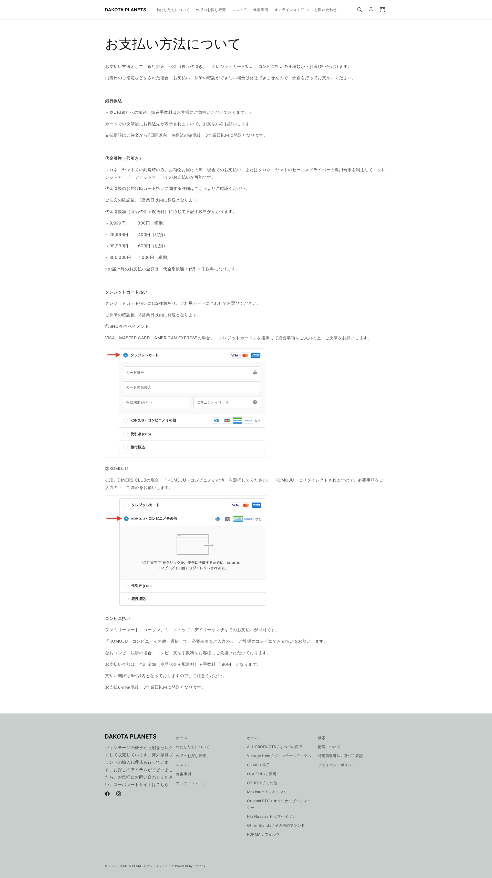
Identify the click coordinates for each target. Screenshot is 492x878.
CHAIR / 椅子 (258, 765)
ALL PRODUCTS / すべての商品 (275, 746)
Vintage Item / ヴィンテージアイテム (279, 755)
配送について (329, 746)
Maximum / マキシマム (267, 792)
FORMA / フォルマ (263, 834)
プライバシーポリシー (336, 765)
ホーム (181, 738)
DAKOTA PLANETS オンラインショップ (146, 866)
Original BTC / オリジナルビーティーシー (279, 804)
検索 (321, 738)
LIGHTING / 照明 (261, 774)
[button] (291, 9)
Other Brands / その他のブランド (276, 825)
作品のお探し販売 (191, 755)
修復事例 (183, 774)
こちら (200, 188)
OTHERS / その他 (262, 783)
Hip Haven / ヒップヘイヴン (271, 816)
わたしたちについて (193, 746)
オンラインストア (191, 783)
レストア (183, 765)
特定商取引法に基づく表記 (340, 755)
